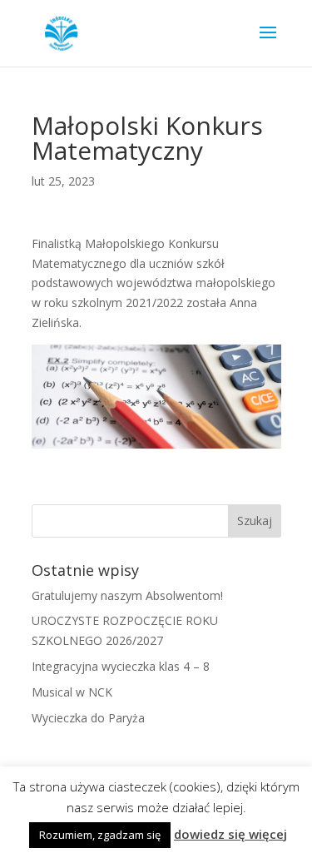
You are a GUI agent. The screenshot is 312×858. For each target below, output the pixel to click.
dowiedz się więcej (230, 834)
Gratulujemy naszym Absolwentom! (127, 595)
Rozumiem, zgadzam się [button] (100, 834)
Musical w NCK (72, 692)
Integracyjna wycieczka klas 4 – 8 (121, 666)
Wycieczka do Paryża (88, 718)
